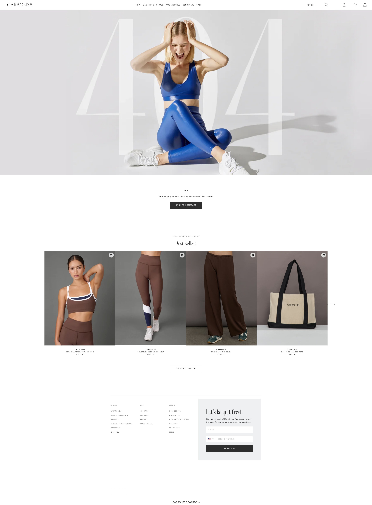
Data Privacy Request (179, 419)
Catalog (173, 424)
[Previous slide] (40, 303)
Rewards (144, 415)
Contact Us (174, 415)
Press (171, 432)
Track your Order (119, 415)
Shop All (115, 432)
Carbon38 (122, 494)
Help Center (175, 411)
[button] (186, 502)
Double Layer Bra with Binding (80, 352)
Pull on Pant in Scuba (221, 352)
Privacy (257, 495)
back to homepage (186, 205)
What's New (116, 411)
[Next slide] (331, 303)
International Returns (122, 424)
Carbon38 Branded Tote (292, 352)
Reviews (143, 419)
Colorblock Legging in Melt (150, 352)
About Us (144, 411)
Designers (115, 428)
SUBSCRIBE (229, 449)
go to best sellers (186, 368)
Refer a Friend (146, 424)
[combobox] (211, 439)
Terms (248, 495)
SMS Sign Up (174, 428)
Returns (115, 419)
